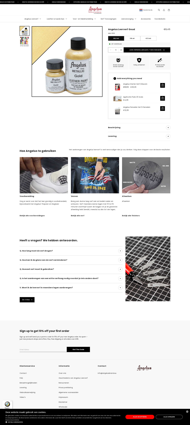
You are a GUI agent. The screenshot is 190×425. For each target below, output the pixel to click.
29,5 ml (116, 38)
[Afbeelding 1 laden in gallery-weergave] (24, 31)
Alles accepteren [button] (140, 417)
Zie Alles (26, 299)
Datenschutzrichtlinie (12, 420)
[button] (159, 10)
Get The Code (78, 349)
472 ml (148, 38)
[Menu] (11, 401)
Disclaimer (63, 402)
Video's (23, 397)
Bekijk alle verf (77, 216)
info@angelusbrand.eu (107, 373)
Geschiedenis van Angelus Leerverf (73, 378)
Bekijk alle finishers (131, 216)
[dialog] (95, 417)
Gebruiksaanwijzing (27, 392)
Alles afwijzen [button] (169, 417)
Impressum (63, 397)
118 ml (132, 38)
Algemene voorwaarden (69, 392)
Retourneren (64, 383)
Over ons (62, 373)
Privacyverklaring (66, 387)
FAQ (21, 378)
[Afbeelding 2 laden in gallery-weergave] (24, 42)
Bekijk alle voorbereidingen (32, 216)
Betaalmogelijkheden (28, 383)
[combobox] (187, 412)
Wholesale (63, 407)
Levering (23, 387)
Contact (23, 373)
